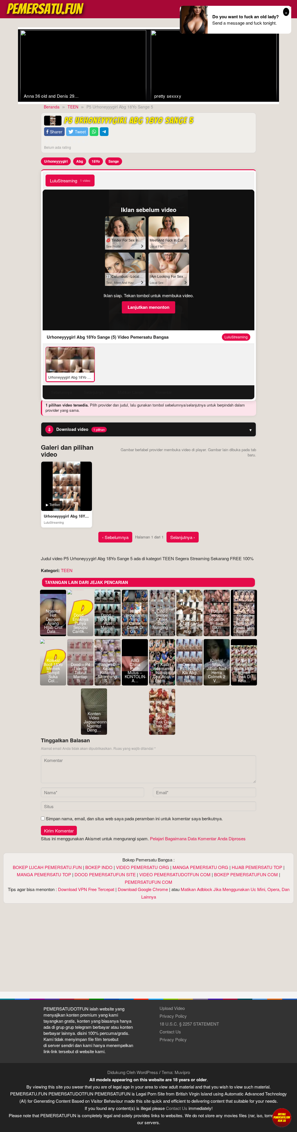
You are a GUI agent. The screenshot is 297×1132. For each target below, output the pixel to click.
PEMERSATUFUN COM (148, 882)
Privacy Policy (173, 1016)
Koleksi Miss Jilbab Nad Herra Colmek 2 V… (216, 670)
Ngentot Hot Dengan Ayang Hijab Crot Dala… (53, 621)
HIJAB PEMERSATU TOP (257, 867)
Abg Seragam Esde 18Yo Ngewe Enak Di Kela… (244, 670)
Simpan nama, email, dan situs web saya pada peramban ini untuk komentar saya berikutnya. (134, 818)
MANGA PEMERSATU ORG (200, 867)
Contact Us (170, 1031)
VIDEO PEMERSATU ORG (142, 867)
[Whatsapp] (94, 131)
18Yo (96, 161)
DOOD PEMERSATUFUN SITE (105, 874)
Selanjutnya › (182, 537)
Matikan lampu (131, 392)
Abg (79, 161)
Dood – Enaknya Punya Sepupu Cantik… (80, 623)
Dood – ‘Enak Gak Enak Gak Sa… (162, 724)
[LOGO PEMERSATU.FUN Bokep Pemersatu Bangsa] (45, 8)
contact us (176, 1108)
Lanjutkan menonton (148, 307)
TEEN (67, 570)
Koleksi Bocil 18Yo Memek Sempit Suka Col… (53, 670)
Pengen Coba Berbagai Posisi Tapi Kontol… (244, 623)
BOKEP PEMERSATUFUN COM (246, 874)
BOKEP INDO (99, 867)
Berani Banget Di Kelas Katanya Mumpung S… (107, 670)
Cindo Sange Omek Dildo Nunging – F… (162, 621)
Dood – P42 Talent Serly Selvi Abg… (189, 625)
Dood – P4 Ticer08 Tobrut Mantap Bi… (80, 672)
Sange (113, 161)
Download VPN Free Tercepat (86, 889)
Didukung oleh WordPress (132, 1072)
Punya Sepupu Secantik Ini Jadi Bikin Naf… (216, 621)
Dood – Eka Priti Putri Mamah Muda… (107, 623)
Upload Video (172, 1008)
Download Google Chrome (143, 889)
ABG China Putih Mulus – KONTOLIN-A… (135, 670)
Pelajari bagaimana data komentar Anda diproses (198, 838)
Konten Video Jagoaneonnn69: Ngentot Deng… (94, 722)
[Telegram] (104, 131)
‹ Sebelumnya (115, 537)
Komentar (163, 392)
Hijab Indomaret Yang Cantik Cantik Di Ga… (135, 621)
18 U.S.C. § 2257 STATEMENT (189, 1024)
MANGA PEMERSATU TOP (44, 874)
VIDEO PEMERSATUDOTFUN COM (175, 874)
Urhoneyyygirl (56, 161)
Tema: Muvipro (176, 1072)
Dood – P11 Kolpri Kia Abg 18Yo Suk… (189, 672)
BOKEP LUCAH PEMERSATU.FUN (47, 867)
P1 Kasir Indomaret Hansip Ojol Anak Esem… (162, 672)
